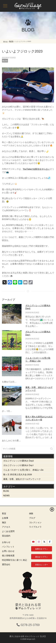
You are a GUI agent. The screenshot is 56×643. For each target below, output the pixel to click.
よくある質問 (8, 531)
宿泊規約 (6, 535)
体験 (31, 513)
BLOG (4, 60)
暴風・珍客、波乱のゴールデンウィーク (38, 389)
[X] (44, 542)
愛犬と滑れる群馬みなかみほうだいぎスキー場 (38, 418)
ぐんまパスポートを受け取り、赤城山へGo (37, 359)
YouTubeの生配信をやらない (36, 168)
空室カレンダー (41, 564)
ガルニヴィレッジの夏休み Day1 (37, 333)
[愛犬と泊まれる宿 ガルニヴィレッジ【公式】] (28, 6)
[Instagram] (39, 542)
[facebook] (50, 542)
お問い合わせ (8, 550)
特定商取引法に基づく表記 (14, 559)
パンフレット (8, 546)
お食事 (5, 517)
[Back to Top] (52, 509)
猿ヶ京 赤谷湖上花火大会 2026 (17, 474)
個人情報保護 (8, 555)
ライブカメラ (35, 526)
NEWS (6, 495)
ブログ (32, 517)
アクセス (6, 526)
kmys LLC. (31, 639)
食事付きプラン (41, 549)
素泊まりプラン (41, 556)
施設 (4, 522)
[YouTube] (33, 542)
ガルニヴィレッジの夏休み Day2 (37, 307)
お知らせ (6, 542)
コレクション (35, 522)
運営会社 (6, 564)
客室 (4, 513)
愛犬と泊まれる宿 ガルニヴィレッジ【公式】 (28, 636)
